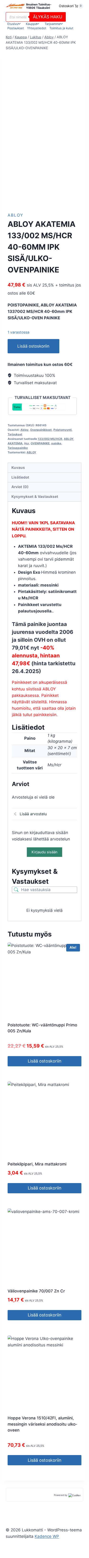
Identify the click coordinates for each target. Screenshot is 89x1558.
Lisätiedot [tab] (20, 477)
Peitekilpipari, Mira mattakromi (37, 1164)
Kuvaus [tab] (18, 467)
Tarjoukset (15, 434)
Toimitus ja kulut (61, 28)
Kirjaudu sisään (44, 852)
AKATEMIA (15, 443)
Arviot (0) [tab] (19, 487)
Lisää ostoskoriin (33, 346)
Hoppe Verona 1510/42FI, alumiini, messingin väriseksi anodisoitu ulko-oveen (42, 1424)
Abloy (15, 215)
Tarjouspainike (18, 448)
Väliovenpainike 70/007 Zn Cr (36, 1291)
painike (56, 443)
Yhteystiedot (36, 28)
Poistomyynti (62, 430)
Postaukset (15, 28)
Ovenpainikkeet (41, 430)
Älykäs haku (47, 16)
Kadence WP (47, 1536)
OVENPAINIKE (40, 443)
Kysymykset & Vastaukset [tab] (34, 496)
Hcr (26, 443)
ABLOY (68, 439)
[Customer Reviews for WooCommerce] (74, 1495)
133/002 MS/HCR (50, 439)
